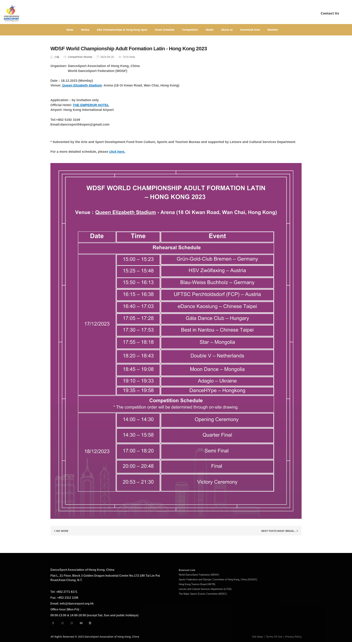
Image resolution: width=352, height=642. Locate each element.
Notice (85, 29)
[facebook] (53, 623)
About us (227, 29)
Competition (190, 29)
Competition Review (79, 57)
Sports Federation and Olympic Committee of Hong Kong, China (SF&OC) (218, 579)
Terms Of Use (274, 636)
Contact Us (330, 13)
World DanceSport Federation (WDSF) (199, 574)
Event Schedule (164, 29)
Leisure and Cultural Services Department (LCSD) (205, 589)
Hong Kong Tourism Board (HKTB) (197, 584)
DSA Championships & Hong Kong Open (122, 29)
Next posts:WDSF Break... (279, 531)
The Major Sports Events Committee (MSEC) (203, 593)
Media (209, 29)
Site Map (257, 636)
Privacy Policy (293, 636)
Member (272, 29)
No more (61, 531)
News (69, 29)
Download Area (250, 29)
